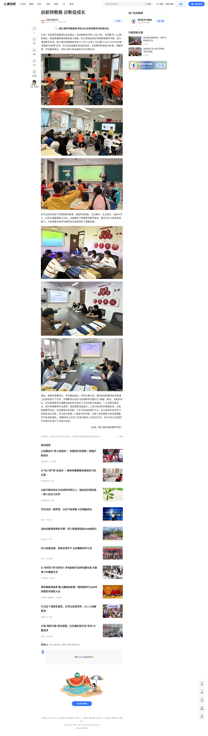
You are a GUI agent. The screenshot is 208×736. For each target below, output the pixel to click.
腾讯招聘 (92, 718)
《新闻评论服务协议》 (73, 645)
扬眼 (42, 636)
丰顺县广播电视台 (47, 597)
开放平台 (77, 718)
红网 (42, 520)
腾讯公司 (79, 728)
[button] (160, 21)
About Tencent (53, 718)
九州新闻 (44, 578)
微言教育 (44, 461)
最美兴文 (44, 617)
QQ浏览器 (107, 718)
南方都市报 (45, 481)
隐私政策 (70, 718)
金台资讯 (44, 539)
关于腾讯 (44, 718)
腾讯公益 (99, 718)
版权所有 (85, 728)
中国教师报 (45, 500)
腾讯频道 (115, 718)
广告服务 (85, 718)
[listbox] (82, 540)
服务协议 (63, 718)
